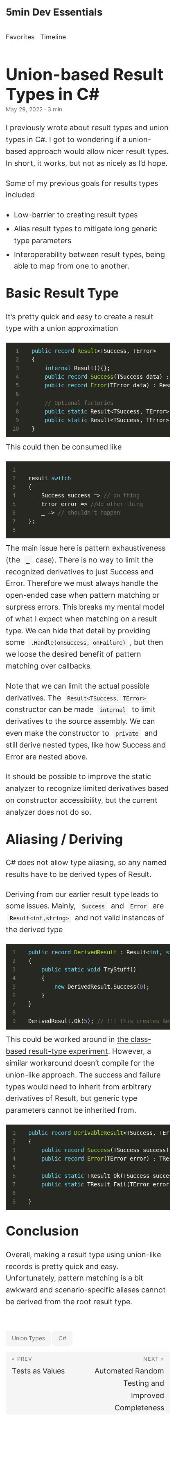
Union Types (28, 1338)
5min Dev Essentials (54, 12)
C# (62, 1338)
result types (112, 127)
